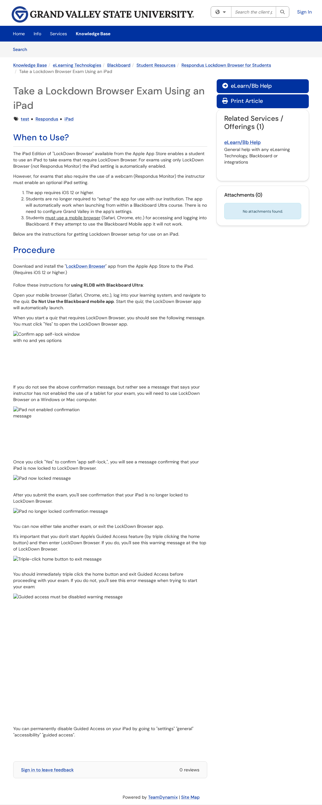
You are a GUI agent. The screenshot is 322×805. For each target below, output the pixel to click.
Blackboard (118, 65)
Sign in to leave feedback (47, 770)
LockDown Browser (85, 266)
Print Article (246, 101)
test (25, 119)
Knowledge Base (93, 33)
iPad (69, 119)
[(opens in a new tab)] (103, 14)
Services (58, 33)
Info (37, 33)
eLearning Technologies (77, 65)
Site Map (190, 797)
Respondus (47, 119)
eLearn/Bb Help (247, 86)
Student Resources (155, 65)
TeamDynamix (163, 797)
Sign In (304, 12)
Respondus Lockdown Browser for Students (226, 65)
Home (19, 33)
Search (22, 49)
